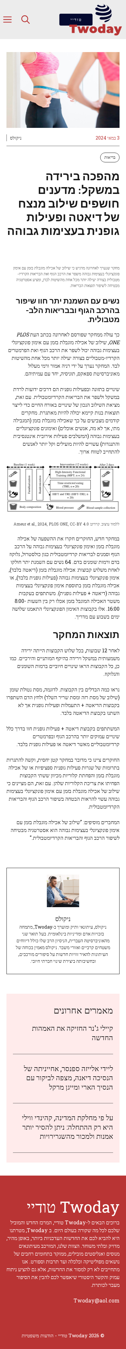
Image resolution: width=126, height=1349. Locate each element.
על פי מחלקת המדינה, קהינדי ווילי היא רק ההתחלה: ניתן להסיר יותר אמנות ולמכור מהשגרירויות (67, 1127)
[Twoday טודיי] (90, 19)
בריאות (109, 157)
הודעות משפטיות (38, 1335)
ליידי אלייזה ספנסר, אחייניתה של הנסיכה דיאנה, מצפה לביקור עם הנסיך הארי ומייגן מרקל (68, 1078)
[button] (25, 19)
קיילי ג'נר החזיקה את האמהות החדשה (72, 1032)
